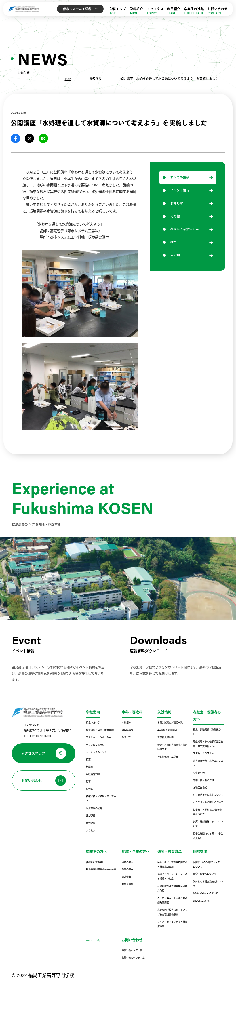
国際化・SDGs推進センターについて (207, 864)
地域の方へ (127, 862)
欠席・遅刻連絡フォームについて (208, 824)
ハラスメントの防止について (208, 802)
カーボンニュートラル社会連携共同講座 (172, 900)
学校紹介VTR (93, 774)
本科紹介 (126, 722)
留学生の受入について (204, 873)
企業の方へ (127, 869)
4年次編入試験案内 (167, 729)
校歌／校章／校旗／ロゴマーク (101, 798)
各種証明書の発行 (95, 862)
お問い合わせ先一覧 (132, 950)
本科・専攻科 (132, 712)
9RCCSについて (201, 900)
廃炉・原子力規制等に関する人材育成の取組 (172, 864)
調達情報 (126, 876)
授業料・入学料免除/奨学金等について (207, 812)
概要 (88, 759)
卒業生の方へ (96, 851)
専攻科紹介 (127, 729)
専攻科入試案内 (165, 737)
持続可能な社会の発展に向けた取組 (172, 888)
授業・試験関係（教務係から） (207, 732)
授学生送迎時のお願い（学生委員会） (208, 836)
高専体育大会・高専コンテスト (208, 763)
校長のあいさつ (94, 722)
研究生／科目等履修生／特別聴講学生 (172, 747)
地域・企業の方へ (135, 851)
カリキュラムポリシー (97, 752)
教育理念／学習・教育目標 (100, 729)
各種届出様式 (200, 787)
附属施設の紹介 (94, 808)
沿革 (88, 781)
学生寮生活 (199, 772)
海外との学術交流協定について (208, 883)
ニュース (93, 939)
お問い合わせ (132, 939)
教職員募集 (127, 883)
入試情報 (164, 712)
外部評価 (90, 815)
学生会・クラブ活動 (203, 753)
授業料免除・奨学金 (167, 756)
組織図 (89, 766)
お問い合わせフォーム (133, 957)
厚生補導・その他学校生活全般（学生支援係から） (208, 744)
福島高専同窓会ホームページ (101, 869)
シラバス (126, 737)
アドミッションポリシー (98, 737)
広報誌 (89, 788)
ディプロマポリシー (96, 744)
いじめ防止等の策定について (208, 794)
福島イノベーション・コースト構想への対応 (172, 876)
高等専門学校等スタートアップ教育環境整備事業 (172, 912)
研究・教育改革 (169, 851)
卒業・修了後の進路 (203, 780)
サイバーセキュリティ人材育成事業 (172, 924)
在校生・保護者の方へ (207, 716)
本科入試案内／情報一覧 (170, 722)
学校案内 (93, 712)
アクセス (90, 830)
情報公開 (90, 822)
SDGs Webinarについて (205, 893)
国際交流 (200, 851)
